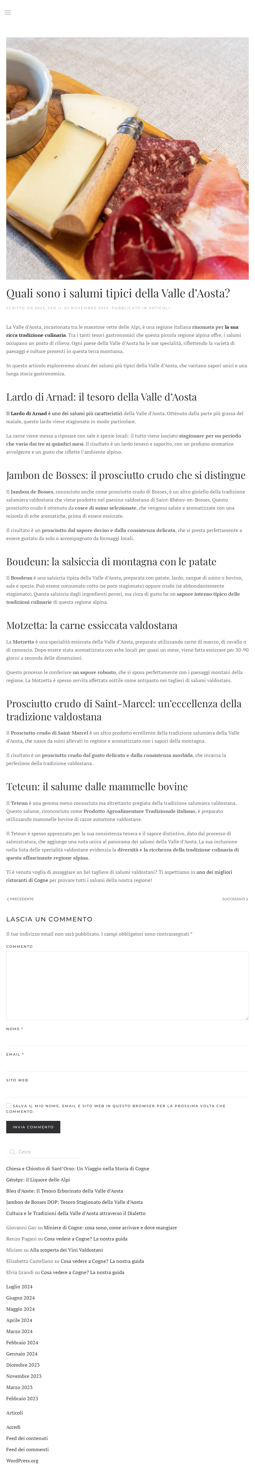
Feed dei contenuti (27, 1438)
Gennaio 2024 (22, 1353)
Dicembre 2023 (23, 1364)
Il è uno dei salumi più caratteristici (64, 413)
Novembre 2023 (24, 1376)
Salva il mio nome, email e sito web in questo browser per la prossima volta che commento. (116, 1109)
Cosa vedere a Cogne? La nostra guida (86, 1238)
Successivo (234, 899)
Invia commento (33, 1127)
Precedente (21, 899)
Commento (19, 946)
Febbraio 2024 (22, 1342)
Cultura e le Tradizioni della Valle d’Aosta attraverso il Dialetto (76, 1213)
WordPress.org (22, 1460)
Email (15, 1054)
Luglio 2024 (19, 1286)
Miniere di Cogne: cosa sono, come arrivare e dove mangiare (110, 1227)
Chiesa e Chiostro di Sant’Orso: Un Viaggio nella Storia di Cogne (77, 1168)
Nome (14, 1029)
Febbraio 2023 (22, 1398)
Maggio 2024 (20, 1308)
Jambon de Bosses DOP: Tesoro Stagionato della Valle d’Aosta (74, 1202)
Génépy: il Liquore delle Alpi (38, 1179)
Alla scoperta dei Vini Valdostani (66, 1249)
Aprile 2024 (19, 1320)
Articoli (159, 308)
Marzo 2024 (19, 1331)
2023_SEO (46, 308)
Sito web (17, 1080)
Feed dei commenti (27, 1449)
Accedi (13, 1427)
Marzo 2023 (19, 1387)
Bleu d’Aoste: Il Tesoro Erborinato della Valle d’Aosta (64, 1190)
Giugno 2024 (20, 1297)
